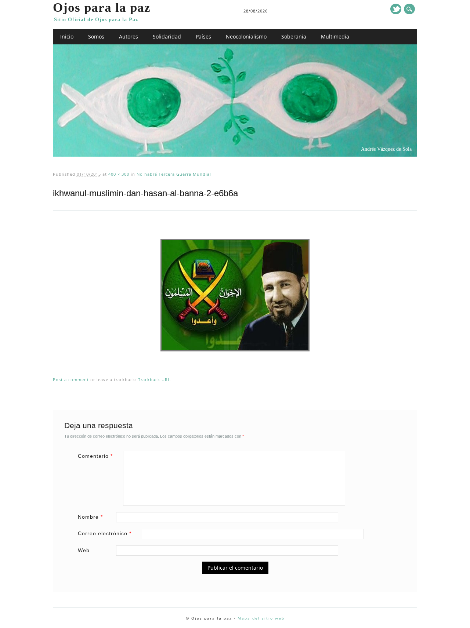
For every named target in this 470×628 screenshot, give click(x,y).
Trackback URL (154, 379)
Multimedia (335, 36)
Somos (96, 36)
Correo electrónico (104, 533)
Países (203, 36)
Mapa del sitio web (261, 618)
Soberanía (293, 36)
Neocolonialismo (246, 36)
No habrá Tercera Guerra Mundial (174, 174)
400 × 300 (118, 174)
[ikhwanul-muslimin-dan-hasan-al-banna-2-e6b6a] (235, 358)
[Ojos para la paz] (235, 155)
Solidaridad (167, 36)
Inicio (66, 36)
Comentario (95, 456)
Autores (128, 36)
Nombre (90, 517)
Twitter (395, 9)
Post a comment (71, 379)
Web (84, 550)
